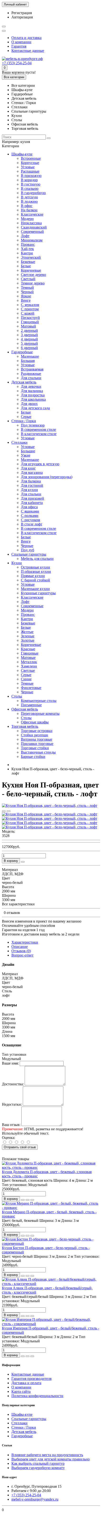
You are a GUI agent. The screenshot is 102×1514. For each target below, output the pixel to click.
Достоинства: (13, 1084)
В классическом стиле (38, 434)
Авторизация (22, 17)
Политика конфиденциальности (37, 1396)
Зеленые (27, 636)
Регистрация (21, 13)
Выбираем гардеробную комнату (38, 1468)
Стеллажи (19, 442)
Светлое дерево (33, 275)
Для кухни (29, 490)
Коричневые (31, 270)
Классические (32, 214)
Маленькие (30, 356)
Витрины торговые (36, 739)
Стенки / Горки (23, 421)
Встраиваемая (32, 369)
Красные (28, 649)
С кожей (27, 313)
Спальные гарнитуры (28, 554)
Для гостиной (32, 485)
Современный (32, 232)
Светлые (28, 670)
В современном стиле (38, 429)
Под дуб (27, 550)
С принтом (30, 309)
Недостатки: (12, 1104)
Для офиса (29, 507)
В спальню (29, 188)
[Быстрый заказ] (23, 862)
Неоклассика (31, 223)
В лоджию (29, 201)
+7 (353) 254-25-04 (17, 63)
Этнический (31, 257)
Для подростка (33, 395)
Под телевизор (33, 425)
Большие (28, 451)
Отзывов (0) (21, 951)
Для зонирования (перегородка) (46, 477)
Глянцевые (29, 653)
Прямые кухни (33, 576)
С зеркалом (30, 305)
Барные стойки (33, 756)
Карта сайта (21, 1391)
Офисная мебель (24, 709)
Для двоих (29, 404)
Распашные (30, 171)
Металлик (29, 662)
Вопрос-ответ (22, 955)
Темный (27, 287)
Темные (27, 683)
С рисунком (30, 520)
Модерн (27, 219)
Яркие (26, 296)
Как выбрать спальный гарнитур (38, 1463)
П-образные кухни (36, 571)
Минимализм (31, 240)
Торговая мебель (24, 726)
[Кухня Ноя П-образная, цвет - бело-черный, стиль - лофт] (49, 805)
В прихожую (31, 176)
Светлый (28, 279)
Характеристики (24, 942)
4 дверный (29, 339)
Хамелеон (29, 666)
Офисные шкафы (35, 722)
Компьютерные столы (38, 701)
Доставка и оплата (26, 1383)
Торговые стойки (35, 748)
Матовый (28, 326)
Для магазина (32, 472)
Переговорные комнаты (40, 713)
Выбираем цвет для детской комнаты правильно (50, 1459)
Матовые (28, 658)
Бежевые (28, 262)
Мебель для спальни (37, 559)
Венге (26, 300)
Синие (26, 679)
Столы (16, 696)
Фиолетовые (31, 688)
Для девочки (31, 386)
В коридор (29, 180)
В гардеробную (33, 193)
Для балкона (31, 481)
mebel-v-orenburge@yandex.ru (34, 1499)
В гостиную (30, 184)
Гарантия (18, 46)
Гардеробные (22, 352)
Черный (27, 292)
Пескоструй (30, 318)
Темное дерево (33, 283)
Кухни (16, 563)
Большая (28, 361)
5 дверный (29, 343)
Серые (26, 417)
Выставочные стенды (38, 752)
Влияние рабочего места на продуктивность (47, 1455)
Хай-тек (27, 249)
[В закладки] (4, 811)
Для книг (28, 468)
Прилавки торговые (37, 744)
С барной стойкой (35, 580)
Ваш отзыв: (11, 1125)
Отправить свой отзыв (20, 1147)
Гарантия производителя (31, 1379)
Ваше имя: (10, 1063)
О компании (21, 42)
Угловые (28, 167)
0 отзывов (12, 913)
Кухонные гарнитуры (38, 593)
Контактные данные (27, 51)
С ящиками (30, 511)
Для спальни (31, 378)
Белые (26, 266)
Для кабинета (32, 503)
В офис (26, 206)
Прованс (28, 244)
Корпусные (30, 163)
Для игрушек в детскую (40, 464)
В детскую (29, 197)
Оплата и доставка (26, 38)
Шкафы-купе (21, 154)
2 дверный (29, 330)
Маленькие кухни (35, 589)
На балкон (29, 210)
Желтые (27, 632)
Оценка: (8, 1138)
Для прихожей (32, 498)
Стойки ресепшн (34, 735)
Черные (27, 546)
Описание (19, 947)
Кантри (27, 253)
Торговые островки (36, 731)
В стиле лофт (31, 524)
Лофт (25, 236)
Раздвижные (31, 374)
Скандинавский (34, 227)
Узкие (25, 455)
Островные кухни (35, 567)
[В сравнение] (8, 811)
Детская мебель (23, 382)
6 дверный (29, 348)
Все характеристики (18, 904)
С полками (29, 516)
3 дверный (29, 335)
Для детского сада (35, 408)
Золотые (27, 640)
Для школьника (33, 399)
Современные (32, 606)
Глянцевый (30, 322)
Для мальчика (32, 391)
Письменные (31, 705)
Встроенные (31, 158)
